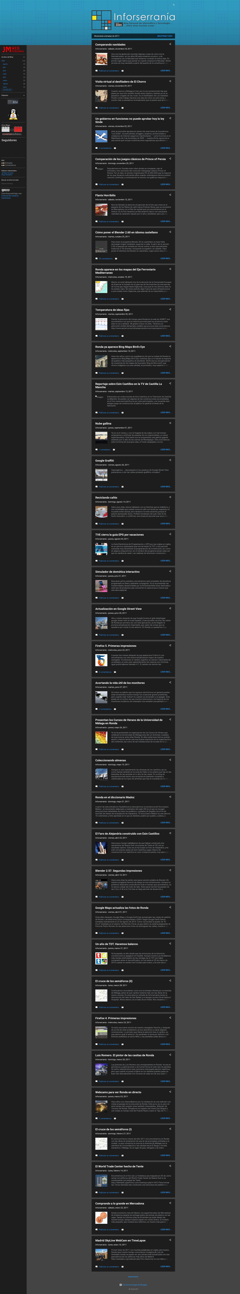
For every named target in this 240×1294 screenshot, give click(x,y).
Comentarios (10, 165)
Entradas (8, 163)
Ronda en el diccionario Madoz (114, 797)
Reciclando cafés (106, 497)
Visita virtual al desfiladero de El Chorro (120, 81)
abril (4, 77)
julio (4, 67)
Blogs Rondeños (7, 175)
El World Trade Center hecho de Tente (119, 1166)
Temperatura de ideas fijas (112, 309)
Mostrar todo (164, 36)
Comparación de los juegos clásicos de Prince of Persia (130, 159)
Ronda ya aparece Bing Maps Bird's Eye (120, 346)
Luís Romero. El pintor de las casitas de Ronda (124, 1055)
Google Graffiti (104, 460)
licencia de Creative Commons (10, 197)
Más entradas (133, 1277)
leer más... (166, 70)
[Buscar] (174, 5)
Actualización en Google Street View (118, 608)
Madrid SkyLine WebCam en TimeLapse (120, 1240)
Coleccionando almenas (110, 760)
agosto (5, 64)
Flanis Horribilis (105, 195)
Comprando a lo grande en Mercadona (119, 1203)
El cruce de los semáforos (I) (113, 1129)
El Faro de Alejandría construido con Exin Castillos (127, 833)
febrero (5, 84)
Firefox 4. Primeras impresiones (115, 1018)
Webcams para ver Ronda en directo (118, 1092)
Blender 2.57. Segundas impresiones (118, 870)
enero (5, 87)
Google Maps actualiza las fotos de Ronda (121, 907)
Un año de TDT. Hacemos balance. (116, 944)
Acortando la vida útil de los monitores (120, 683)
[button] (170, 44)
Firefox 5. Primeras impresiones (115, 645)
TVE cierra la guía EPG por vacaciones (119, 534)
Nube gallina (103, 423)
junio (4, 71)
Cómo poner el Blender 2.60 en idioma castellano (126, 232)
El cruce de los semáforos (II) (113, 981)
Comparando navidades (110, 44)
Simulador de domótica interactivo (117, 571)
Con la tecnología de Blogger (134, 1285)
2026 (3, 61)
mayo (5, 74)
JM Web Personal (7, 173)
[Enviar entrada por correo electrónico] (122, 71)
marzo (5, 80)
